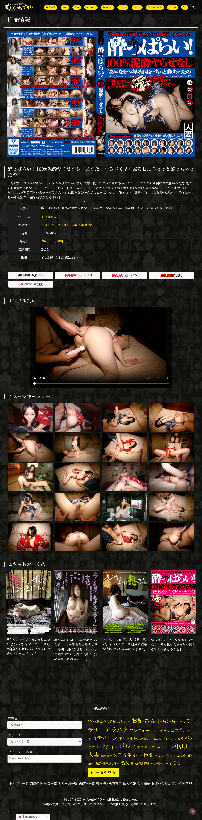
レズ (151, 747)
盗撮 (147, 764)
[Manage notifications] (193, 811)
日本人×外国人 (183, 756)
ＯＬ (177, 763)
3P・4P (93, 721)
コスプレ (178, 730)
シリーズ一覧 (155, 7)
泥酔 (88, 225)
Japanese (29, 816)
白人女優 (136, 763)
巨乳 (148, 755)
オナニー (154, 731)
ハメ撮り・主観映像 (149, 739)
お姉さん (107, 7)
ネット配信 (128, 738)
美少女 (160, 763)
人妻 (76, 7)
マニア (122, 7)
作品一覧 (50, 7)
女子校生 (122, 755)
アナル (181, 722)
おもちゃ (123, 721)
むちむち (166, 721)
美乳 (153, 763)
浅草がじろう (111, 763)
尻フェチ (138, 756)
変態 (109, 756)
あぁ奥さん (49, 217)
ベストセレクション (55, 225)
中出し (182, 746)
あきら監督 (108, 722)
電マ (169, 763)
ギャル (165, 730)
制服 (103, 756)
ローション (161, 747)
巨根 (163, 756)
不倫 (74, 225)
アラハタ (116, 730)
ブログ (172, 7)
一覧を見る (105, 772)
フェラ (179, 738)
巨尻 (157, 756)
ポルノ (137, 7)
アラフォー (139, 730)
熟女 (65, 7)
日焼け (91, 763)
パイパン (167, 739)
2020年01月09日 (53, 241)
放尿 (170, 756)
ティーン (91, 7)
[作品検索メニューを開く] (193, 7)
